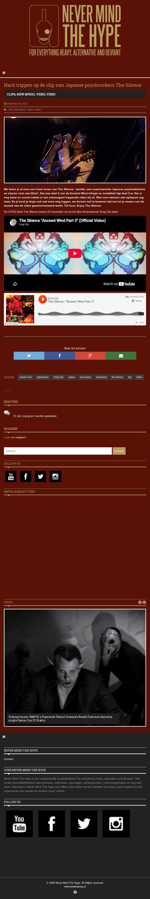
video (139, 377)
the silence (117, 377)
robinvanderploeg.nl (75, 886)
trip (129, 377)
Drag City (58, 377)
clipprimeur (43, 377)
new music (85, 377)
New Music (26, 94)
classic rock (26, 377)
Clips (11, 94)
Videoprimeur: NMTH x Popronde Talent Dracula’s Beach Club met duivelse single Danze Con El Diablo (60, 718)
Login (8, 437)
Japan (71, 377)
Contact (8, 759)
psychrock (101, 377)
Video (40, 94)
